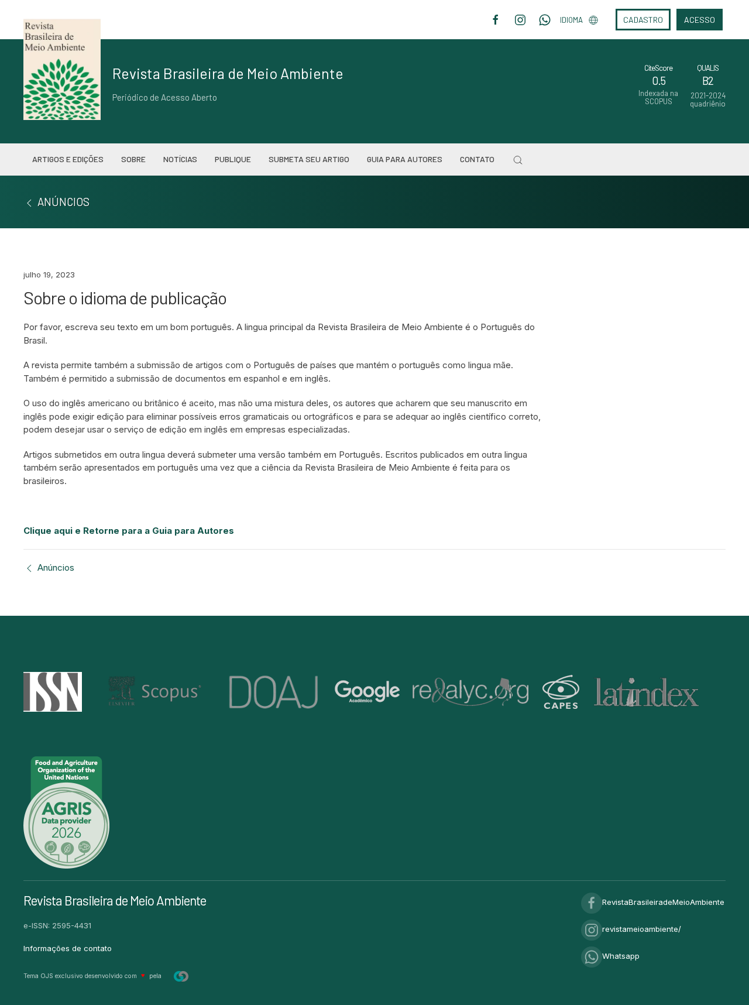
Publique (233, 159)
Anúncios (54, 567)
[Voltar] (29, 201)
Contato (477, 159)
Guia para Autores (404, 159)
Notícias (180, 159)
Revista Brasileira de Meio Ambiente (227, 73)
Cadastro (643, 20)
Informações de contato (67, 948)
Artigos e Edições (68, 159)
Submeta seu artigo (309, 159)
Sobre (133, 159)
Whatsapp (621, 956)
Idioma (571, 20)
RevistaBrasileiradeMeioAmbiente (663, 902)
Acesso (699, 20)
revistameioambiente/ (641, 929)
